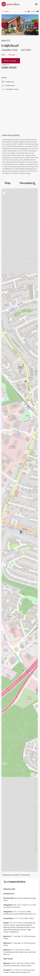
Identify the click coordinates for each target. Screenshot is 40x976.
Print (27, 11)
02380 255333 (8, 67)
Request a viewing (10, 61)
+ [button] (4, 191)
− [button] (4, 193)
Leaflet (21, 871)
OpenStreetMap (28, 871)
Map (4, 55)
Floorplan (12, 55)
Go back (5, 11)
